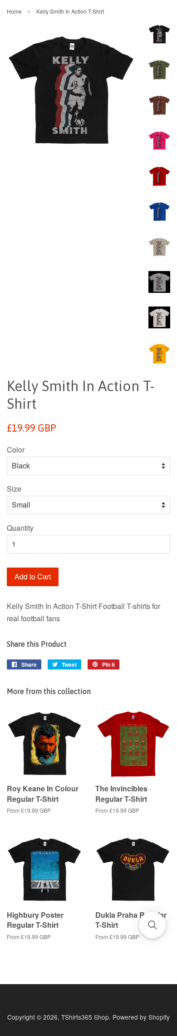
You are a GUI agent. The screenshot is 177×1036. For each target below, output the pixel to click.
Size (14, 488)
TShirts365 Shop (85, 1016)
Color (16, 449)
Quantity (20, 528)
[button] (152, 925)
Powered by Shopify (141, 1016)
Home (14, 11)
